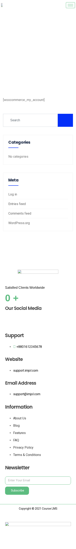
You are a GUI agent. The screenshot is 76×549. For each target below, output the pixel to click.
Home (25, 60)
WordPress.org (19, 223)
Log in (12, 194)
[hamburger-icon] (70, 5)
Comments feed (19, 213)
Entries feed (17, 204)
